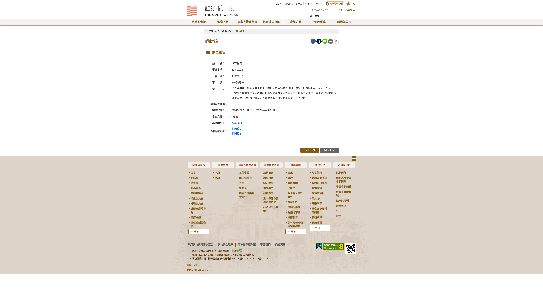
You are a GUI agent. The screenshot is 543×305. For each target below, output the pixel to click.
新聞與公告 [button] (344, 22)
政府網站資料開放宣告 (200, 244)
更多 (196, 231)
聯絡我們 (265, 244)
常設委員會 (197, 198)
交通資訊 (280, 244)
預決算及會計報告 (295, 195)
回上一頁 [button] (310, 150)
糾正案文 (268, 183)
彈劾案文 (268, 188)
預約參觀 (317, 222)
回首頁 (279, 4)
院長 (193, 172)
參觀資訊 (317, 217)
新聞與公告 (344, 165)
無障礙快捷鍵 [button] (336, 3)
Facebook (313, 41)
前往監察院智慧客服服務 (348, 3)
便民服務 (320, 165)
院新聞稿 (341, 172)
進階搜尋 (350, 10)
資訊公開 (296, 165)
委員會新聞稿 (343, 186)
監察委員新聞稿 (343, 193)
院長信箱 (317, 172)
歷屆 (217, 177)
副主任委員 (245, 177)
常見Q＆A (317, 198)
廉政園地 (293, 183)
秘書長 (194, 183)
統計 (290, 177)
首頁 (211, 31)
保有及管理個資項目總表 (295, 224)
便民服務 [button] (320, 22)
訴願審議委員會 (198, 210)
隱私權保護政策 (247, 244)
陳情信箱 (317, 188)
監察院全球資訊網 (212, 11)
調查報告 (239, 31)
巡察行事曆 (294, 207)
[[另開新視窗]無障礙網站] (333, 246)
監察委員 (223, 165)
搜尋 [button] (340, 10)
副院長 (194, 177)
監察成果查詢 (224, 31)
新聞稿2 (236, 133)
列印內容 (336, 41)
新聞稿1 (236, 128)
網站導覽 (289, 4)
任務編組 (196, 217)
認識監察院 (198, 165)
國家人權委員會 (247, 165)
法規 (290, 172)
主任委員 (244, 172)
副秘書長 (196, 188)
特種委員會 (197, 203)
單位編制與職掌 (198, 224)
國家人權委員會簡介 (246, 195)
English (308, 4)
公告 (338, 211)
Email (330, 41)
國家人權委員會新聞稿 (343, 179)
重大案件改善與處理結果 (271, 200)
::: (1, 1)
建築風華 (317, 203)
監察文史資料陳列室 (319, 210)
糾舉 (234, 123)
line (324, 41)
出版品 (291, 188)
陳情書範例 (318, 193)
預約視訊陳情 (319, 183)
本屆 (217, 172)
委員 (241, 183)
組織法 (243, 188)
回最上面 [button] (329, 150)
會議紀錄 (293, 202)
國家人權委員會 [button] (247, 22)
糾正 (240, 123)
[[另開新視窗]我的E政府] (319, 246)
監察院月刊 (342, 200)
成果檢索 (268, 172)
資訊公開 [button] (295, 22)
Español (318, 4)
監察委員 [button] (223, 22)
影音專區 (341, 205)
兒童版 (299, 4)
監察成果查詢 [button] (271, 22)
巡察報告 (293, 217)
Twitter (319, 41)
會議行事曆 (294, 212)
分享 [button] (354, 4)
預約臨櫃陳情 (319, 177)
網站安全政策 (225, 244)
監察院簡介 (197, 193)
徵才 (338, 216)
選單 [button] (354, 158)
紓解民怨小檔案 (271, 209)
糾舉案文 (268, 193)
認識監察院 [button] (199, 22)
